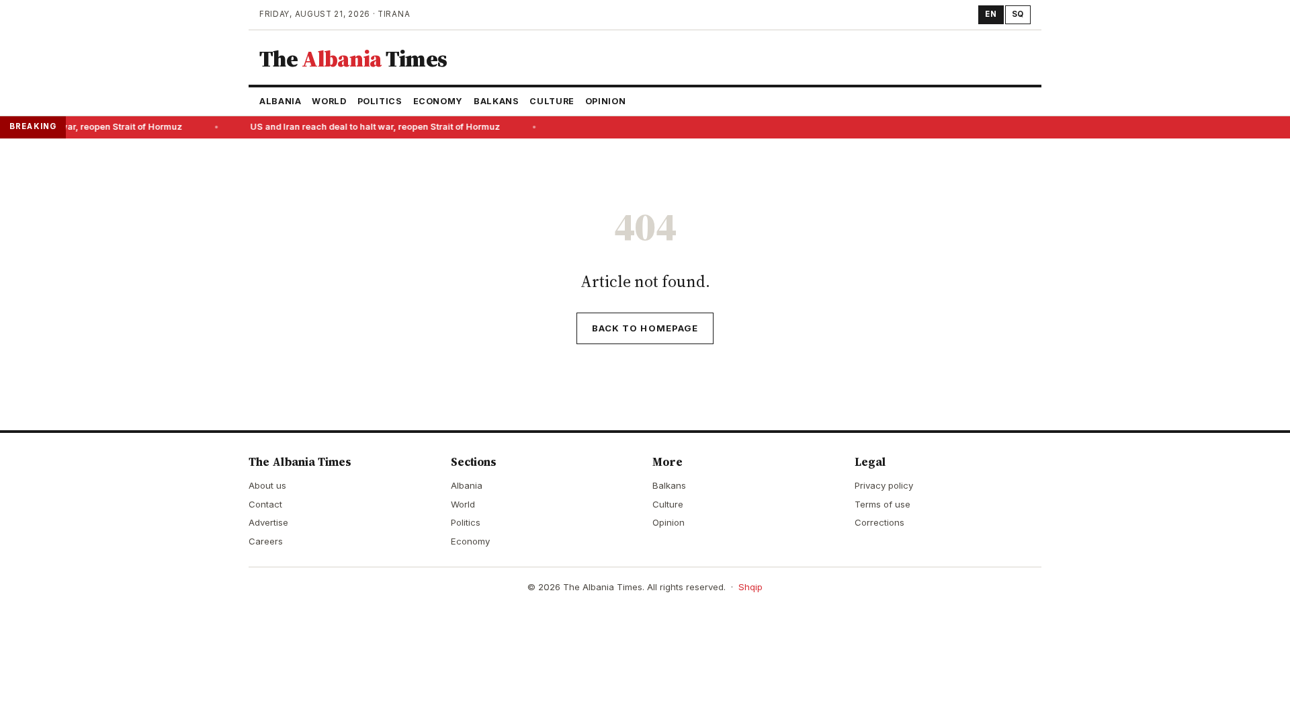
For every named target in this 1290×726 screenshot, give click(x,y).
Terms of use (882, 504)
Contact (265, 504)
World (329, 101)
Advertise (268, 522)
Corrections (879, 522)
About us (267, 485)
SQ (1018, 14)
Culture (551, 101)
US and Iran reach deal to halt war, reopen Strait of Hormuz (372, 127)
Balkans (496, 101)
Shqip (750, 586)
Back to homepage (645, 328)
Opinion (605, 101)
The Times (353, 58)
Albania (280, 101)
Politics (379, 101)
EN (990, 14)
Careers (266, 541)
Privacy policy (884, 485)
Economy (438, 101)
